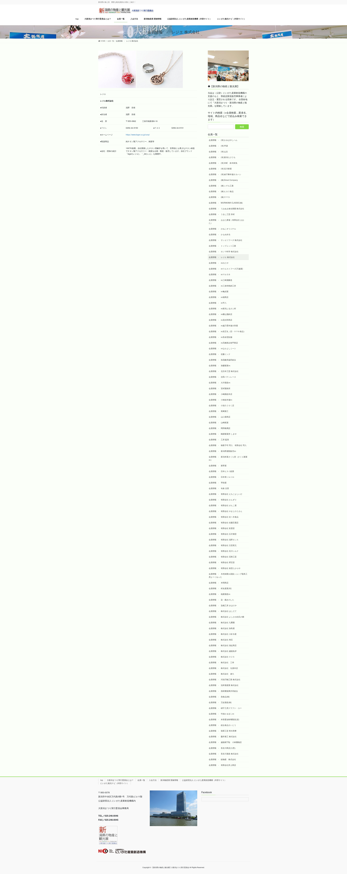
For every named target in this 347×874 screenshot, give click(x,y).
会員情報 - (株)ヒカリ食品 (221, 191)
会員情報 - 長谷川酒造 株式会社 (223, 753)
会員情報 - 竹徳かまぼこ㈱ (221, 713)
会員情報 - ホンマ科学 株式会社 (223, 251)
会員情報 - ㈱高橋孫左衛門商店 (223, 342)
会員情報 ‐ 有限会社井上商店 (222, 765)
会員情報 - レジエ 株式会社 (222, 257)
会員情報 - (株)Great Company (223, 180)
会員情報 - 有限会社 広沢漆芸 (223, 534)
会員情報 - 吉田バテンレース (222, 376)
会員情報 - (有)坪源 (218, 145)
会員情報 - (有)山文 (218, 151)
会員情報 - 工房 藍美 (219, 439)
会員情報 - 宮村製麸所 (219, 388)
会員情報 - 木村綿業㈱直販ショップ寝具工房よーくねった (228, 575)
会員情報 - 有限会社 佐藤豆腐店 (223, 522)
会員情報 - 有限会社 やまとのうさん (225, 511)
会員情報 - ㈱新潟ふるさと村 (222, 308)
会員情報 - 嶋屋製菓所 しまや (223, 433)
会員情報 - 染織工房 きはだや (223, 605)
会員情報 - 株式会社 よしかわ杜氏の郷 (226, 616)
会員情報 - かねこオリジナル (222, 228)
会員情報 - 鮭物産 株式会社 (222, 759)
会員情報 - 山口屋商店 (219, 416)
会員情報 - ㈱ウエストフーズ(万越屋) (226, 268)
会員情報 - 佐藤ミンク (219, 354)
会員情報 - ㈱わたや (218, 262)
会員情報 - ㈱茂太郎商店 (220, 319)
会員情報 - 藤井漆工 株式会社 (223, 736)
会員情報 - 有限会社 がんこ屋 (223, 505)
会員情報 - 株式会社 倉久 (222, 673)
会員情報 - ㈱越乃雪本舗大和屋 (224, 325)
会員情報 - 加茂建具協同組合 (222, 359)
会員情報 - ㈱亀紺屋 (218, 291)
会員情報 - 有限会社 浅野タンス (223, 539)
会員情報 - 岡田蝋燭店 (219, 428)
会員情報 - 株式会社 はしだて (223, 611)
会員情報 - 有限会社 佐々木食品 (223, 516)
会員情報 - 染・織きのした (221, 599)
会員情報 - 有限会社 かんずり (223, 499)
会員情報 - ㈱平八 (217, 302)
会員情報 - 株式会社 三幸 (221, 662)
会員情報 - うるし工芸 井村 (222, 214)
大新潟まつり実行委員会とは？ (120, 780)
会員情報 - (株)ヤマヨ (219, 197)
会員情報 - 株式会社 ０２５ (222, 656)
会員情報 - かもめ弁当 (219, 234)
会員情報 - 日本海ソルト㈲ (221, 477)
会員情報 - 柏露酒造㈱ (219, 594)
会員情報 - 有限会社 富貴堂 (222, 528)
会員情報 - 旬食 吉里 (219, 488)
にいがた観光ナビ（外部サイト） (114, 783)
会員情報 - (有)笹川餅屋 (220, 168)
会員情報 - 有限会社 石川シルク (223, 551)
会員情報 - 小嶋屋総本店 (220, 394)
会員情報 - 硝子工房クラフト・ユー (225, 708)
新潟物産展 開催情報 (169, 780)
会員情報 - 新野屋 (217, 465)
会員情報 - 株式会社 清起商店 (223, 645)
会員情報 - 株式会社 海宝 (221, 639)
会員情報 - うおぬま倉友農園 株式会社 (226, 208)
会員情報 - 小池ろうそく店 (221, 405)
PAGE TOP (337, 845)
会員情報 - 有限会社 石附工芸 (223, 556)
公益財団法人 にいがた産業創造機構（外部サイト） (204, 780)
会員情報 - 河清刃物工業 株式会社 (224, 679)
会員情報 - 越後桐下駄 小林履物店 (225, 742)
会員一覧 (141, 780)
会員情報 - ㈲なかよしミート (222, 348)
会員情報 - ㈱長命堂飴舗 (220, 337)
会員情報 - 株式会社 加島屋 (222, 628)
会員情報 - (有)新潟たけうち (222, 157)
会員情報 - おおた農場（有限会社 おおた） (226, 221)
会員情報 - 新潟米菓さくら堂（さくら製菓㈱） (228, 458)
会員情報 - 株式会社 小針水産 (223, 634)
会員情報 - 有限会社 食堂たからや (224, 568)
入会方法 (153, 780)
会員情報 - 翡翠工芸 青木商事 (223, 730)
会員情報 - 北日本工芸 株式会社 (223, 371)
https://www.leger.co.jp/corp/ (138, 134)
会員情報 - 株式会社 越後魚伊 (223, 651)
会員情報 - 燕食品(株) (219, 696)
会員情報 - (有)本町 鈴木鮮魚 (223, 163)
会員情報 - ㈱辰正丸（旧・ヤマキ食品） (227, 331)
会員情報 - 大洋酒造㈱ (219, 382)
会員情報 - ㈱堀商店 (218, 297)
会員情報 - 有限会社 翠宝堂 (222, 562)
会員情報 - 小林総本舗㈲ (220, 399)
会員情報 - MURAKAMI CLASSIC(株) (226, 202)
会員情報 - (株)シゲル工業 (221, 185)
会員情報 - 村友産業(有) (220, 588)
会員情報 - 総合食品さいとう (222, 725)
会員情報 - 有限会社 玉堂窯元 (223, 545)
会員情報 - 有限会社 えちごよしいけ (225, 494)
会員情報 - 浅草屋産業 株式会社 (223, 685)
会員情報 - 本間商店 (218, 582)
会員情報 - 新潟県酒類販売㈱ (222, 451)
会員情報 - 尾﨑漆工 (218, 411)
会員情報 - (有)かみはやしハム (223, 140)
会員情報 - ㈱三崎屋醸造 (220, 280)
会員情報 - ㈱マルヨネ (219, 274)
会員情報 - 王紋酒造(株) (220, 702)
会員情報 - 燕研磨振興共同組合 (223, 691)
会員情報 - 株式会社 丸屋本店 (223, 668)
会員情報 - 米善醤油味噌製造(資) (224, 719)
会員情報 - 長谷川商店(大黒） (223, 748)
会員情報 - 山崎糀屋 (218, 422)
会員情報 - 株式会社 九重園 (222, 622)
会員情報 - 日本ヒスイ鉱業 (221, 471)
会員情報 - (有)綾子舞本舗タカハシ (225, 174)
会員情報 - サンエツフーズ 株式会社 (225, 240)
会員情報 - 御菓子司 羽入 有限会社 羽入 (228, 445)
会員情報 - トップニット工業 (222, 245)
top (101, 780)
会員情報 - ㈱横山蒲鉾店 (220, 314)
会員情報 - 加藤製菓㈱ (219, 365)
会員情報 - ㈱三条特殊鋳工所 (222, 285)
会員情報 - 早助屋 (217, 482)
